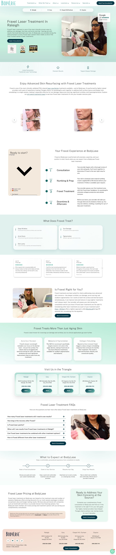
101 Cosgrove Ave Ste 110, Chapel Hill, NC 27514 (69, 381)
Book (26, 390)
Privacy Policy (19, 545)
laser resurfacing (53, 88)
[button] (102, 268)
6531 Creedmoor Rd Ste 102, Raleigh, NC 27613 (26, 381)
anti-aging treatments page (36, 94)
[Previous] (14, 120)
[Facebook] (8, 540)
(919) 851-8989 (47, 386)
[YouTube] (12, 540)
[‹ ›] (58, 120)
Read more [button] (18, 274)
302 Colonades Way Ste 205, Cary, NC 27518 (47, 381)
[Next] (101, 120)
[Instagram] (17, 540)
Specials (85, 3)
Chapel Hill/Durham (67, 10)
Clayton (84, 10)
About (55, 3)
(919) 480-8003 (68, 386)
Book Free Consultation (105, 3)
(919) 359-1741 (90, 386)
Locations (64, 3)
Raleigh (34, 10)
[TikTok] (22, 540)
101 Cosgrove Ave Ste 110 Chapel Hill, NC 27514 (79, 537)
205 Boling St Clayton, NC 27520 (96, 536)
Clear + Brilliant (60, 309)
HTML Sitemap (15, 546)
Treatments (31, 3)
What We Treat (44, 3)
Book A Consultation (15, 41)
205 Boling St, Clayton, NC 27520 (90, 381)
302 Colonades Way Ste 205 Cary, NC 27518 (63, 537)
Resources (74, 3)
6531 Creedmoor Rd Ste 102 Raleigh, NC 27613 (47, 537)
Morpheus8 (90, 309)
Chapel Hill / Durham (68, 377)
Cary (50, 10)
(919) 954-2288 (26, 386)
